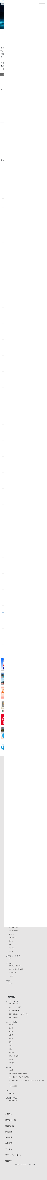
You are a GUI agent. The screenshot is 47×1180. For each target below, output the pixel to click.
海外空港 (8, 1137)
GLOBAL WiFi (13, 972)
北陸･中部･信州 (14, 1056)
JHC (10, 958)
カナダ (11, 951)
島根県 (11, 1035)
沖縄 (10, 1049)
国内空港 (8, 1132)
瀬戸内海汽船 (13, 1100)
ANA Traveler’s (13, 1017)
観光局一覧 (9, 1126)
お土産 (11, 976)
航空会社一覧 (10, 1120)
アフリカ (11, 948)
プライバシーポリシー (14, 1155)
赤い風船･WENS (14, 1010)
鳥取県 (11, 1038)
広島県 (11, 1024)
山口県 (11, 1028)
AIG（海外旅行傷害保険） (17, 969)
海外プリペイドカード (16, 965)
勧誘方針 (8, 1161)
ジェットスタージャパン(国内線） (19, 1077)
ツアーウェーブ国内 (15, 1007)
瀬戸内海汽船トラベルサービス (18, 1014)
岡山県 (11, 1031)
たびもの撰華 (13, 1086)
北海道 (11, 1059)
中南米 (11, 941)
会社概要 (8, 1143)
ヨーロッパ (12, 937)
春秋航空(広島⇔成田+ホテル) (18, 1073)
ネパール (11, 934)
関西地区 (11, 1052)
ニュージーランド (14, 930)
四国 (10, 1042)
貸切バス (11, 1093)
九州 (10, 1045)
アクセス (8, 1149)
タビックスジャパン (15, 1004)
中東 (10, 944)
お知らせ (8, 1114)
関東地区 (11, 1063)
